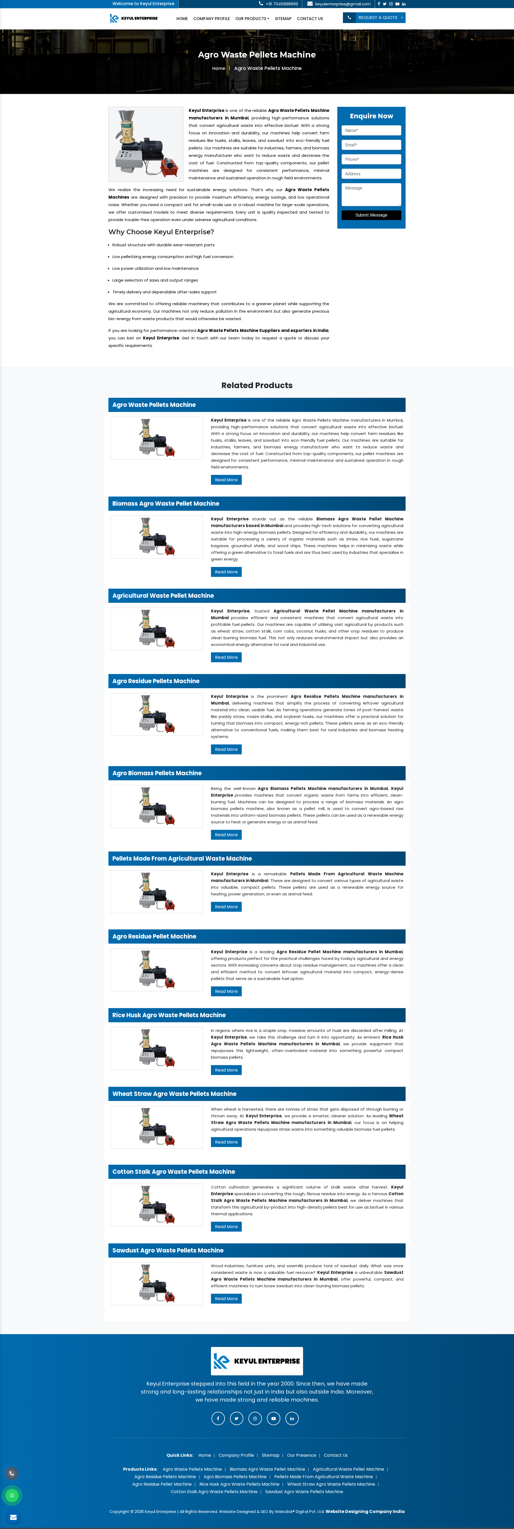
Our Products (250, 18)
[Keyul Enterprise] (133, 18)
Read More (226, 480)
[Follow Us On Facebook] (379, 4)
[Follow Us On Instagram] (391, 4)
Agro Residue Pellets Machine (165, 1477)
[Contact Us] (11, 1472)
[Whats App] (12, 1495)
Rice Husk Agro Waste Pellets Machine (239, 1484)
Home (182, 18)
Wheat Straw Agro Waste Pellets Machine (331, 1484)
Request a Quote (378, 17)
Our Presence (301, 1455)
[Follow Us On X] (385, 4)
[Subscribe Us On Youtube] (397, 4)
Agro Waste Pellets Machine (192, 1469)
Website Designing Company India (365, 1511)
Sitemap (283, 18)
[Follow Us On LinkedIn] (404, 4)
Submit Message (371, 215)
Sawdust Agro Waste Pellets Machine (304, 1492)
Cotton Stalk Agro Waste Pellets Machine (214, 1492)
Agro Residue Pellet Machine (162, 1484)
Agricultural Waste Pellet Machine (348, 1469)
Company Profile (211, 18)
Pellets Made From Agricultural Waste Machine (323, 1477)
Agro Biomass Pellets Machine (235, 1477)
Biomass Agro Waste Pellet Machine (267, 1469)
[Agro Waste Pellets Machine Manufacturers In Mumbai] (145, 144)
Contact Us (310, 18)
